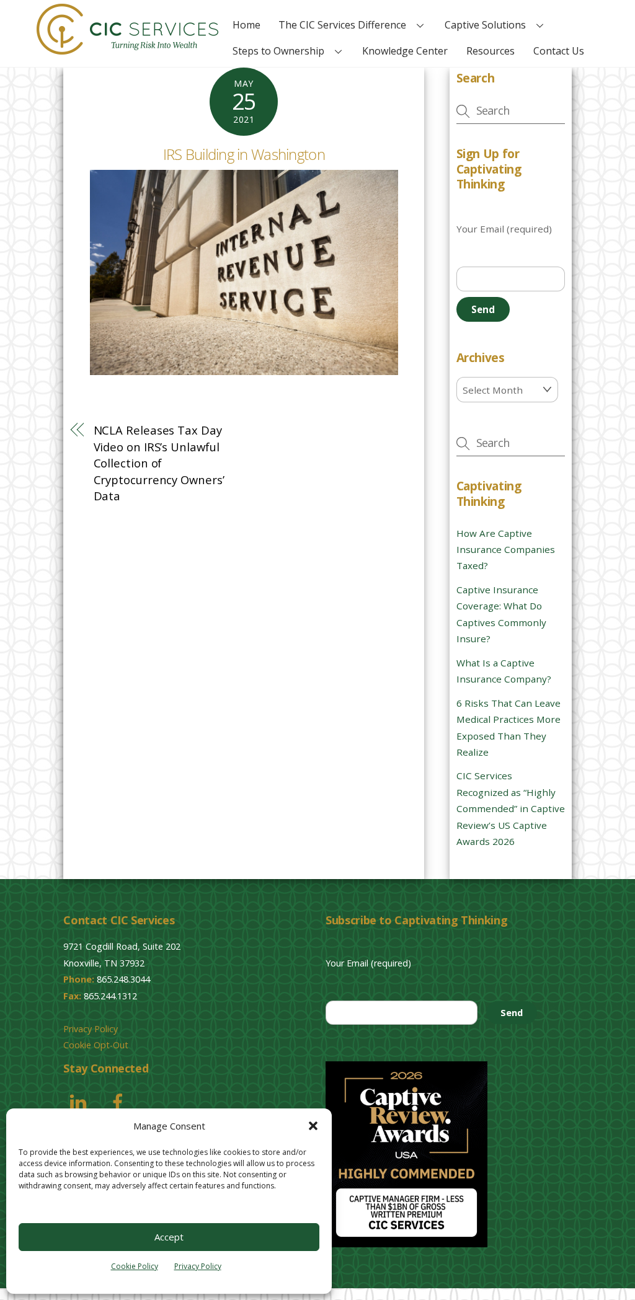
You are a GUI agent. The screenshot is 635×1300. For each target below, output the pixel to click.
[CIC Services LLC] (127, 48)
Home (246, 25)
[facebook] (120, 1101)
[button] (313, 1126)
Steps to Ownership (278, 51)
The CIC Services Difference (342, 25)
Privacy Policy (197, 1266)
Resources (490, 51)
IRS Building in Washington (244, 154)
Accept (169, 1237)
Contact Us (558, 51)
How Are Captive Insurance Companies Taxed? (505, 549)
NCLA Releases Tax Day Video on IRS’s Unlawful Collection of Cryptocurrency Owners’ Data (159, 462)
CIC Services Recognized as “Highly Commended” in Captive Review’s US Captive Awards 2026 (510, 808)
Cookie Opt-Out (95, 1045)
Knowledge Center (405, 51)
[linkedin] (80, 1101)
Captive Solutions (485, 25)
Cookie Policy (134, 1266)
